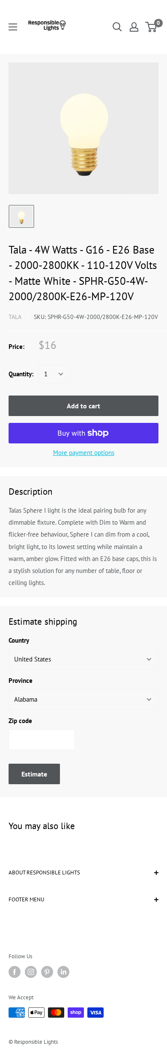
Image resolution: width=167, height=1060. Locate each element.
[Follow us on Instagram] (31, 972)
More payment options (83, 453)
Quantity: (21, 374)
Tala (15, 317)
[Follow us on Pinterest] (47, 972)
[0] (151, 27)
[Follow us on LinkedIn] (63, 972)
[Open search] (117, 27)
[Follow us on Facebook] (15, 972)
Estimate (34, 774)
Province (21, 680)
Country (19, 640)
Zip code (20, 721)
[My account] (134, 27)
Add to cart (83, 406)
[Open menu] (13, 27)
